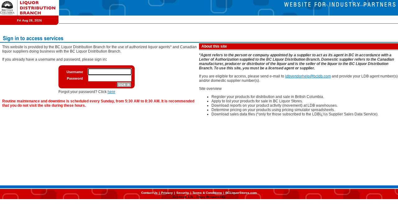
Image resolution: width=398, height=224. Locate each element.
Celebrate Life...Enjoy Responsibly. (199, 196)
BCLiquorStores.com (241, 192)
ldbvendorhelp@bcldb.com (308, 76)
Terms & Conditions (207, 192)
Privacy (167, 192)
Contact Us (149, 192)
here (111, 92)
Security (182, 192)
